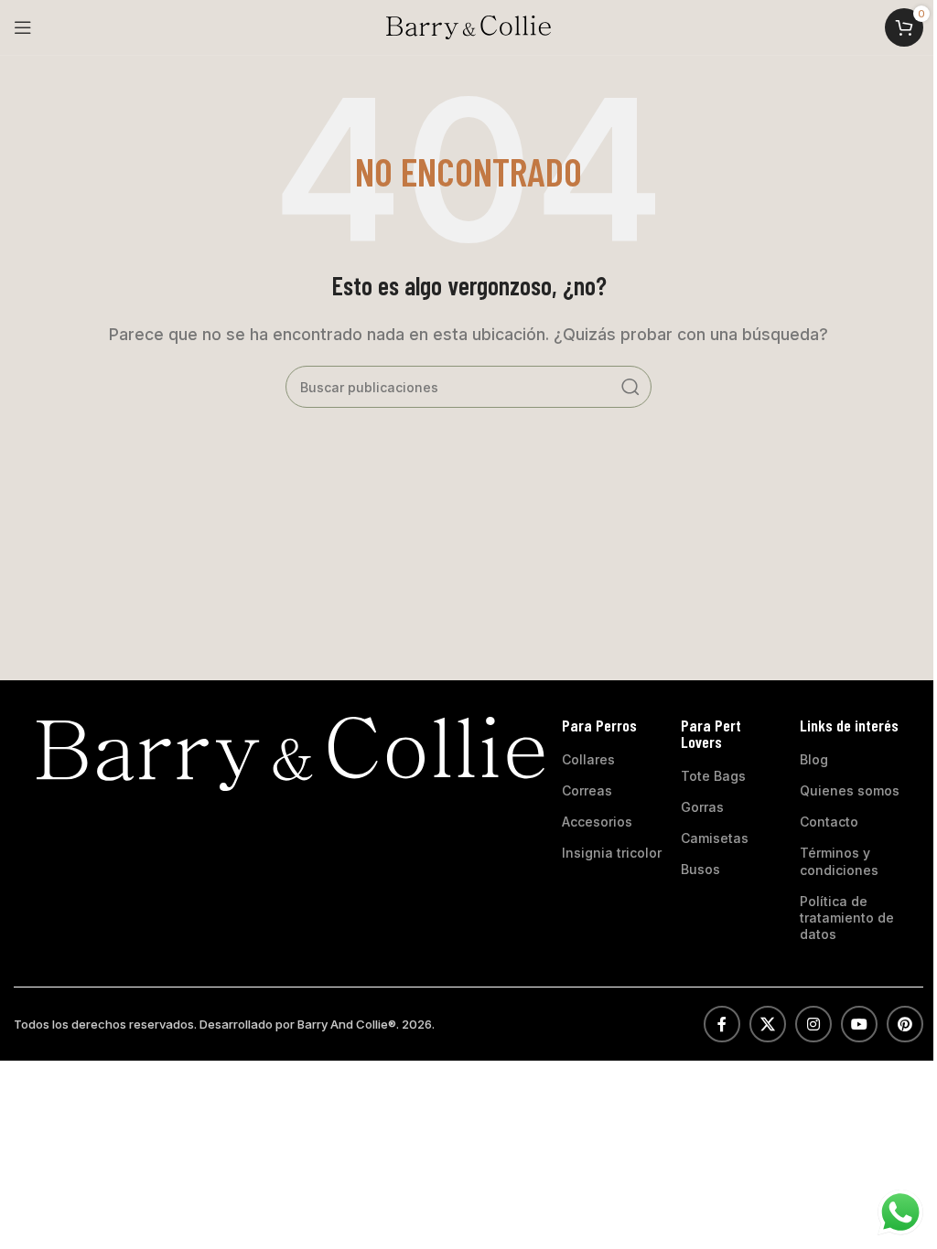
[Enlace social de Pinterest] (905, 1024)
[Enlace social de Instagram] (813, 1024)
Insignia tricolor (612, 852)
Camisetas (715, 838)
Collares (588, 759)
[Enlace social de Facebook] (722, 1024)
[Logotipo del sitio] (468, 25)
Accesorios (597, 821)
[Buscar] (630, 387)
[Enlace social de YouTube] (859, 1024)
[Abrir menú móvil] (23, 27)
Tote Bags (713, 776)
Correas (587, 790)
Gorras (702, 807)
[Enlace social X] (767, 1024)
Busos (700, 869)
